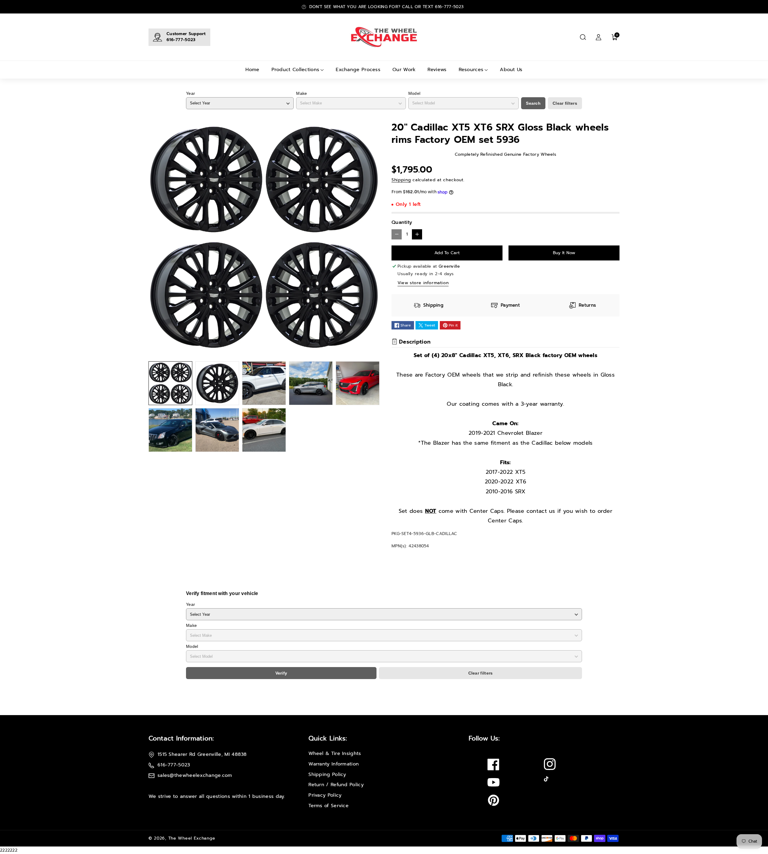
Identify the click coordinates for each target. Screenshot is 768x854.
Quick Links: (327, 738)
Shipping (401, 180)
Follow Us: (484, 738)
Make (301, 93)
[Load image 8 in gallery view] (264, 430)
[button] (583, 37)
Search (533, 103)
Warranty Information (333, 764)
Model (414, 93)
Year (190, 93)
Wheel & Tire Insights (334, 753)
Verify (281, 673)
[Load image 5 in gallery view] (358, 383)
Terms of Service (328, 805)
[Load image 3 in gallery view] (264, 383)
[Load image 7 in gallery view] (217, 430)
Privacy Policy (324, 795)
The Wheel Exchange (191, 838)
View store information (423, 283)
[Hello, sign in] (598, 37)
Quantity (402, 222)
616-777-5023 (181, 40)
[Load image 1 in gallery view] (170, 383)
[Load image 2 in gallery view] (217, 383)
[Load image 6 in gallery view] (170, 430)
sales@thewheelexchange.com (195, 775)
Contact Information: (181, 738)
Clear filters (565, 103)
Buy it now (564, 253)
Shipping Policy (327, 774)
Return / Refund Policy (336, 784)
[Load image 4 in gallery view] (311, 383)
